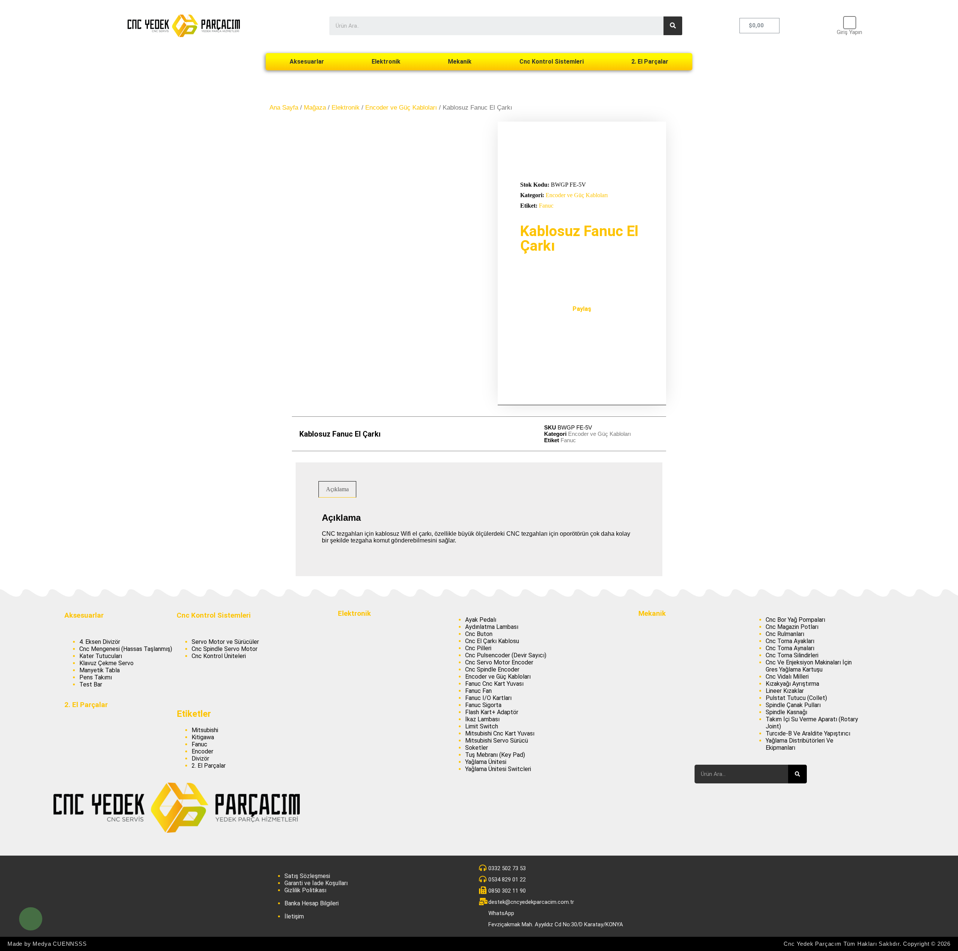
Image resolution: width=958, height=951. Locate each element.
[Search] (672, 25)
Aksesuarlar (307, 61)
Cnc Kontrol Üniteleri (219, 656)
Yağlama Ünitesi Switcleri (498, 769)
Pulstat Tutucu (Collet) (796, 697)
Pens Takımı (95, 677)
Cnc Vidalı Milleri (787, 676)
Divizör (200, 758)
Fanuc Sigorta (483, 705)
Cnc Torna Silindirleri (792, 655)
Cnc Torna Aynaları (790, 648)
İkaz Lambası (482, 719)
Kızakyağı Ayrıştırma (792, 683)
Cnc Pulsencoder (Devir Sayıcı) (505, 655)
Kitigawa (203, 737)
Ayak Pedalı (480, 619)
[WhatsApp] (30, 918)
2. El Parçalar (649, 61)
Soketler (476, 747)
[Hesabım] (849, 22)
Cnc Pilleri (478, 648)
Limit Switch (481, 726)
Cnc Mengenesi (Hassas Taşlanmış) (125, 648)
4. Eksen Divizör (99, 641)
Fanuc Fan (478, 690)
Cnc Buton (478, 633)
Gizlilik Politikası (305, 890)
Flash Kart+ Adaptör (491, 712)
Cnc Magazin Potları (792, 626)
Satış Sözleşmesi (307, 876)
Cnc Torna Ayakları (790, 641)
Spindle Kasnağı (786, 712)
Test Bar (90, 684)
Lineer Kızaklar (785, 690)
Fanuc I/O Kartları (488, 697)
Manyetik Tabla (99, 670)
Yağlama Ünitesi (485, 761)
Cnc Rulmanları (785, 633)
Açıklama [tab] (337, 489)
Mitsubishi (205, 730)
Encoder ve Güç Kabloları (401, 107)
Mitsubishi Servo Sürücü (496, 740)
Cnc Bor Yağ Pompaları (795, 619)
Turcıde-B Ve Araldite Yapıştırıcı (808, 733)
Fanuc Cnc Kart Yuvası (494, 683)
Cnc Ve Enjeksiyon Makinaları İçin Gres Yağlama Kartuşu (809, 666)
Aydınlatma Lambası (491, 626)
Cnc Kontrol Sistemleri (551, 61)
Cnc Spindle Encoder (492, 669)
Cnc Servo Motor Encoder (499, 662)
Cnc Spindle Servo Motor (224, 648)
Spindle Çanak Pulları (793, 705)
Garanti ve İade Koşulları (316, 883)
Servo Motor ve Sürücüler (225, 641)
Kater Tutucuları (100, 656)
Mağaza (315, 107)
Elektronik (386, 61)
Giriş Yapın (849, 32)
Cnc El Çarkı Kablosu (492, 641)
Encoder (202, 751)
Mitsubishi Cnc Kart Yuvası (499, 733)
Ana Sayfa (283, 107)
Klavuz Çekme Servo (106, 663)
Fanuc (546, 205)
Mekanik (460, 61)
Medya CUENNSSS (59, 944)
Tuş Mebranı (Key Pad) (495, 754)
